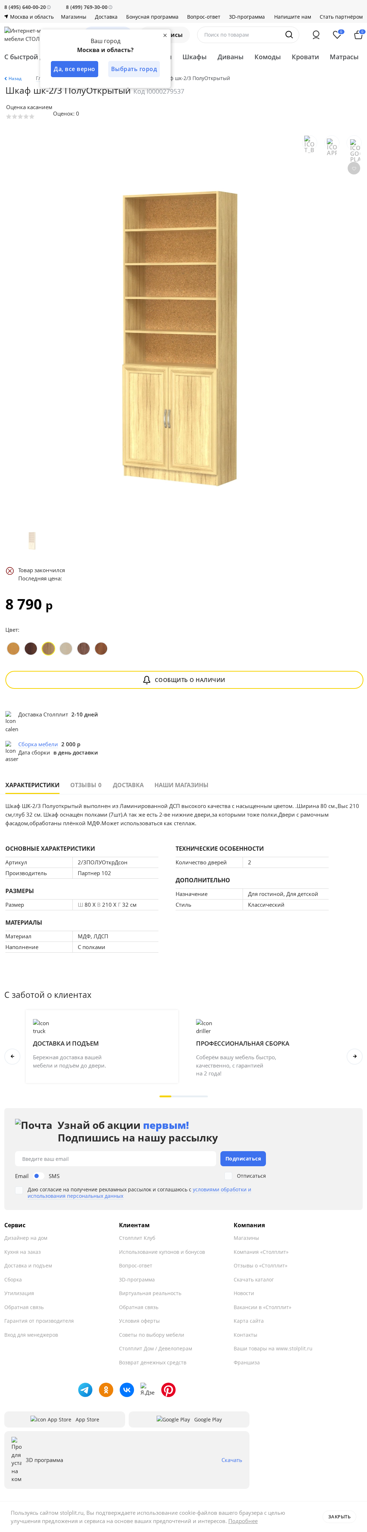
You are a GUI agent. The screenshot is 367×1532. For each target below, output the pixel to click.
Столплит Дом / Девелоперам (155, 1348)
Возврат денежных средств (152, 1362)
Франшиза (247, 1362)
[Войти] (316, 35)
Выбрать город (134, 69)
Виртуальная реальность (150, 1293)
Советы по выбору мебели (151, 1334)
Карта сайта (249, 1320)
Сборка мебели (38, 744)
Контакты (245, 1334)
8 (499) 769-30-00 (87, 7)
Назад (15, 78)
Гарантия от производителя (39, 1320)
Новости (244, 1293)
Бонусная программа (152, 16)
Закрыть (339, 1516)
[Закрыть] (165, 35)
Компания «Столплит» (261, 1251)
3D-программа (247, 16)
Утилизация (19, 1293)
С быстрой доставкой (38, 56)
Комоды (267, 56)
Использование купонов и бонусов (162, 1251)
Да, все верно (74, 69)
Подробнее (243, 1520)
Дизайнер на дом (25, 1237)
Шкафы (194, 56)
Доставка (106, 16)
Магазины (73, 16)
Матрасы (344, 56)
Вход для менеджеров (31, 1334)
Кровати (305, 56)
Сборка (13, 1279)
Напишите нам (292, 16)
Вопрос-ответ (203, 16)
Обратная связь (24, 1307)
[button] (165, 1096)
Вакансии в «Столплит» (262, 1307)
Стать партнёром (341, 16)
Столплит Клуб (137, 1237)
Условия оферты (139, 1320)
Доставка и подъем (28, 1265)
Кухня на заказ (22, 1251)
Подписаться (243, 1158)
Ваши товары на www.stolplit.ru (273, 1348)
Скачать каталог (254, 1279)
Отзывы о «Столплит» (260, 1265)
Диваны (231, 56)
